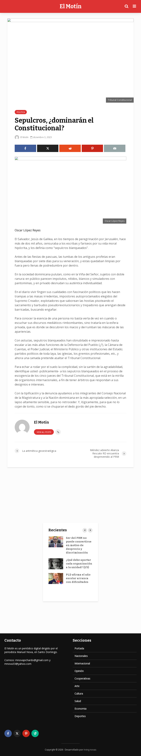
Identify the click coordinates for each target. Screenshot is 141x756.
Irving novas (90, 749)
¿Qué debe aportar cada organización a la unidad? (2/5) (79, 563)
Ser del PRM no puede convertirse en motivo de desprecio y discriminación (78, 545)
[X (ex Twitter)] (17, 733)
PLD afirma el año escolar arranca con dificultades (78, 578)
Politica (21, 112)
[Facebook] (8, 733)
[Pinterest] (26, 733)
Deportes (80, 716)
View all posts (44, 432)
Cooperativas (82, 678)
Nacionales (81, 656)
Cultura (79, 693)
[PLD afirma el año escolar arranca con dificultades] (55, 578)
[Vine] (35, 733)
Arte (77, 686)
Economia (80, 708)
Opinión (79, 671)
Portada (79, 648)
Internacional (82, 663)
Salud (78, 701)
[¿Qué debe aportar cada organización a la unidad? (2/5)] (55, 563)
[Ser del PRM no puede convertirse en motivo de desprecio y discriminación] (55, 541)
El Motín (71, 6)
